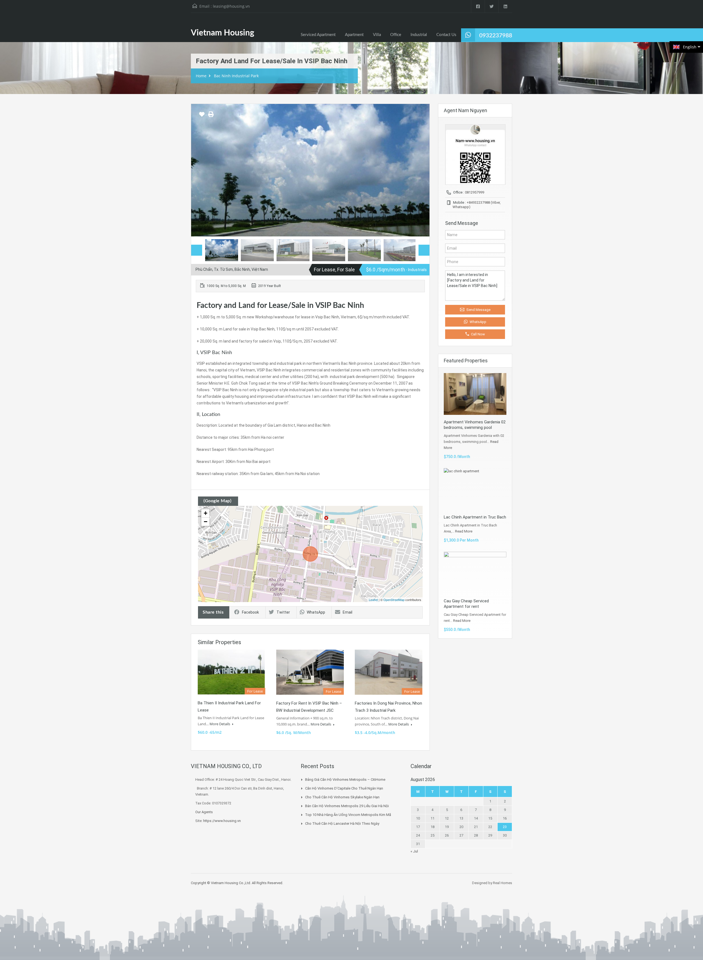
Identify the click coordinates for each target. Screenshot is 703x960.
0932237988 (495, 35)
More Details (220, 723)
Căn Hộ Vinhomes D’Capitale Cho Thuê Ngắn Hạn (344, 788)
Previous (201, 170)
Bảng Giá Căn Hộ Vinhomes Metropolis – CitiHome (345, 779)
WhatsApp (316, 612)
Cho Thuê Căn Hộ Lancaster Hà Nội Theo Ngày (342, 823)
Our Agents (204, 812)
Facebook (250, 612)
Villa (377, 35)
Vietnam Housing (222, 33)
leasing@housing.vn (231, 6)
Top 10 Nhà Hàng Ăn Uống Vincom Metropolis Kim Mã (348, 815)
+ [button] (205, 513)
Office (395, 35)
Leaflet (373, 599)
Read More (463, 531)
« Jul (414, 851)
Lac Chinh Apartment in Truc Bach (475, 517)
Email (347, 612)
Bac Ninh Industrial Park (236, 75)
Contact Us (446, 35)
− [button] (205, 521)
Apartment (354, 35)
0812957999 (474, 192)
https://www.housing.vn (222, 821)
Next (419, 170)
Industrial (419, 35)
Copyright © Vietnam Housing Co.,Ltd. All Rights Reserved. (237, 883)
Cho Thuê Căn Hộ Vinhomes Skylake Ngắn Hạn (342, 797)
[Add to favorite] (202, 116)
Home (201, 75)
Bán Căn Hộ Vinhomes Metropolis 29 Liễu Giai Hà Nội (347, 806)
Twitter (283, 612)
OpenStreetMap (393, 599)
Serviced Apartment (318, 35)
